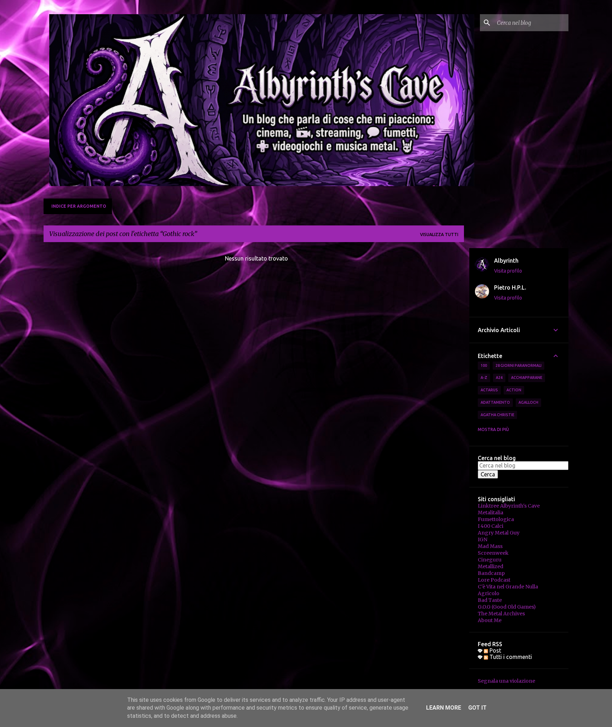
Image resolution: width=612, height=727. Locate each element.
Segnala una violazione (506, 681)
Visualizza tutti (439, 234)
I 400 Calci (490, 526)
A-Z (484, 377)
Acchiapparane (526, 377)
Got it (477, 707)
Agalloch (528, 402)
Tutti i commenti (510, 657)
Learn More (443, 707)
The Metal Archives (501, 613)
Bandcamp (491, 573)
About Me (490, 620)
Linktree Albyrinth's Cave (509, 506)
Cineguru (490, 560)
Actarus (489, 390)
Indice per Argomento (78, 206)
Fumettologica (496, 519)
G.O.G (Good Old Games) (507, 607)
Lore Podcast (494, 580)
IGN (482, 539)
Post (494, 650)
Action (513, 390)
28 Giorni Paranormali (518, 365)
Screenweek (493, 553)
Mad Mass (490, 546)
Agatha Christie (497, 415)
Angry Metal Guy (499, 533)
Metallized (490, 566)
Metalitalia (490, 512)
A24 (499, 377)
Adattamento (495, 402)
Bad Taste (490, 600)
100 (484, 365)
